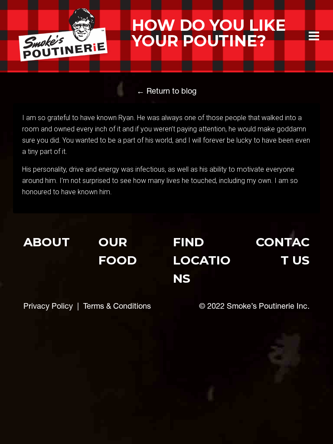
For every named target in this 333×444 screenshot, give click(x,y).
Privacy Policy (48, 306)
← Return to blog (166, 91)
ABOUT (46, 242)
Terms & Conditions (117, 306)
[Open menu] (314, 36)
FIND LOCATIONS (202, 260)
